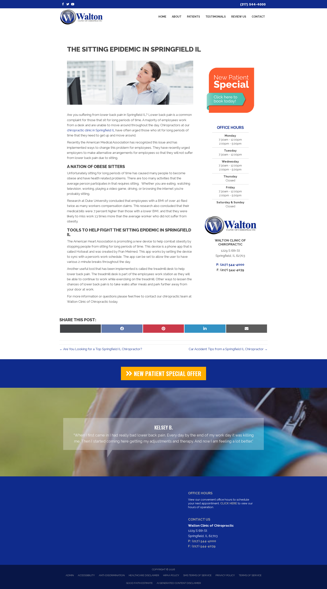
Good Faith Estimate (139, 583)
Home (162, 16)
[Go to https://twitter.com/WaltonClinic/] (67, 4)
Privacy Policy (225, 575)
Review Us (238, 16)
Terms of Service (250, 575)
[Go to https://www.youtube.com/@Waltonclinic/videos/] (72, 4)
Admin (70, 575)
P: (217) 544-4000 (230, 264)
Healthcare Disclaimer (144, 575)
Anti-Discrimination (112, 575)
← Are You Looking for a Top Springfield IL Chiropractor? (100, 349)
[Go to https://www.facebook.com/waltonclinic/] (62, 4)
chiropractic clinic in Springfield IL (91, 130)
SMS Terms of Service (197, 575)
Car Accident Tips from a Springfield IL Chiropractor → (228, 349)
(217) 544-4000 (253, 4)
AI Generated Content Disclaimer (179, 583)
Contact (258, 16)
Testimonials (216, 16)
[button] (163, 373)
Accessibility (86, 575)
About (176, 16)
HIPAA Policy (171, 575)
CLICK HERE (228, 503)
